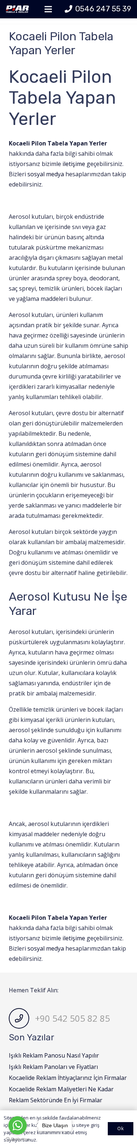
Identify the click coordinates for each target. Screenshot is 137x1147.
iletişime (73, 164)
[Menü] (48, 9)
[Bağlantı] (17, 9)
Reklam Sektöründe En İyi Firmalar (55, 1100)
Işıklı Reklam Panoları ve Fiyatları (53, 1067)
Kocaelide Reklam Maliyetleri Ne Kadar (61, 1089)
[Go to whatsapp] (17, 1125)
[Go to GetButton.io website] (17, 1139)
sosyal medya (45, 174)
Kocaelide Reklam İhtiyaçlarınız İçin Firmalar (68, 1078)
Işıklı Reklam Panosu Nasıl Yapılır (54, 1055)
